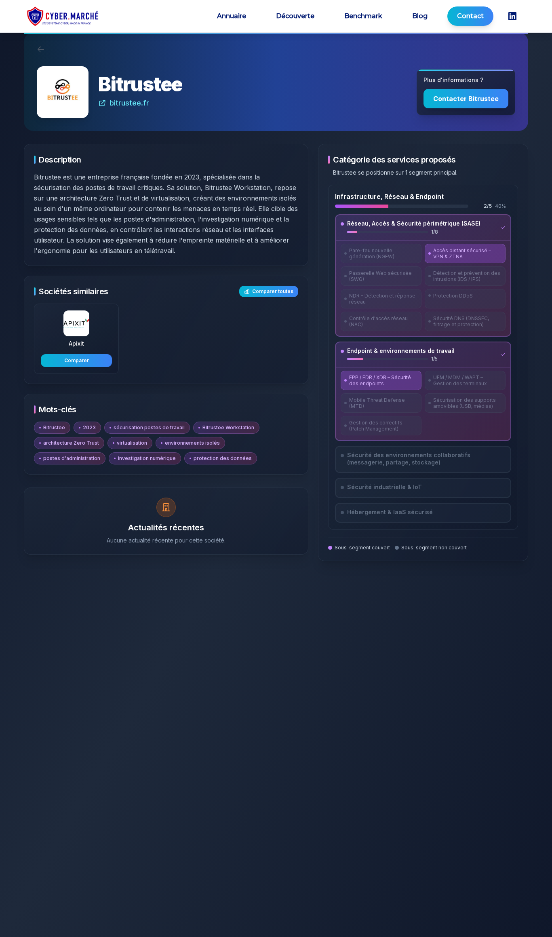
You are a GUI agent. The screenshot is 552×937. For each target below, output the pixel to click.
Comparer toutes (272, 291)
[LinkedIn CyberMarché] (512, 16)
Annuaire (231, 16)
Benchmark (363, 16)
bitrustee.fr (129, 103)
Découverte (295, 16)
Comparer (76, 360)
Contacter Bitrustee (466, 99)
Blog (420, 16)
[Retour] (41, 49)
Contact (470, 16)
